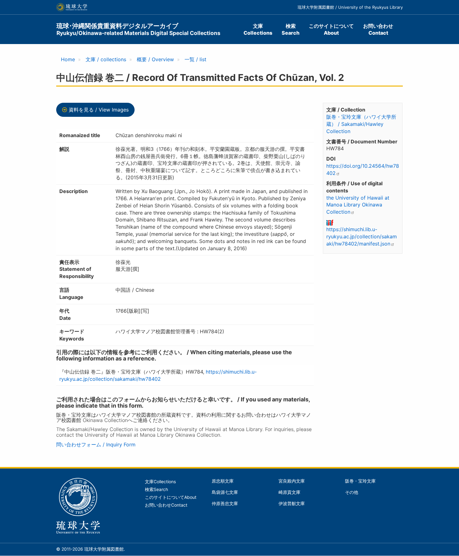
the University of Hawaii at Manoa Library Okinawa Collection (357, 205)
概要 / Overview (155, 59)
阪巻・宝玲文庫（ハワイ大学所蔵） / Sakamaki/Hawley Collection (361, 124)
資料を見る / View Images (99, 110)
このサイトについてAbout (331, 29)
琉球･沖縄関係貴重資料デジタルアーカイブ (138, 29)
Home (68, 59)
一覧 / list (195, 59)
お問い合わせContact (378, 29)
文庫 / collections (106, 59)
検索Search (290, 29)
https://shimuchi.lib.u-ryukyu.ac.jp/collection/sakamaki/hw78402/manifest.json (361, 236)
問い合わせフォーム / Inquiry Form (96, 444)
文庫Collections (258, 29)
